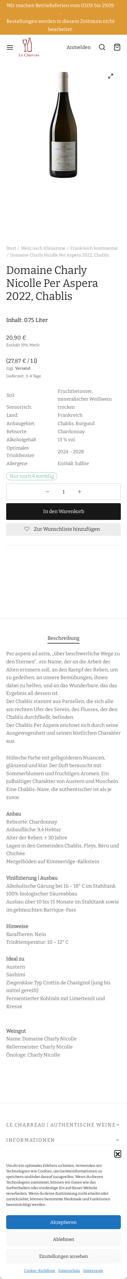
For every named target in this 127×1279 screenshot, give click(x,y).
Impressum (93, 1270)
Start (11, 248)
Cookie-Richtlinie (39, 1270)
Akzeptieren (63, 1222)
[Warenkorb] (117, 47)
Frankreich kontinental (93, 248)
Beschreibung (63, 638)
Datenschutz (69, 1270)
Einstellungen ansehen (63, 1256)
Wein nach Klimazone (43, 248)
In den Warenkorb (63, 511)
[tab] (63, 638)
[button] (118, 1153)
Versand (23, 368)
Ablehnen (63, 1239)
